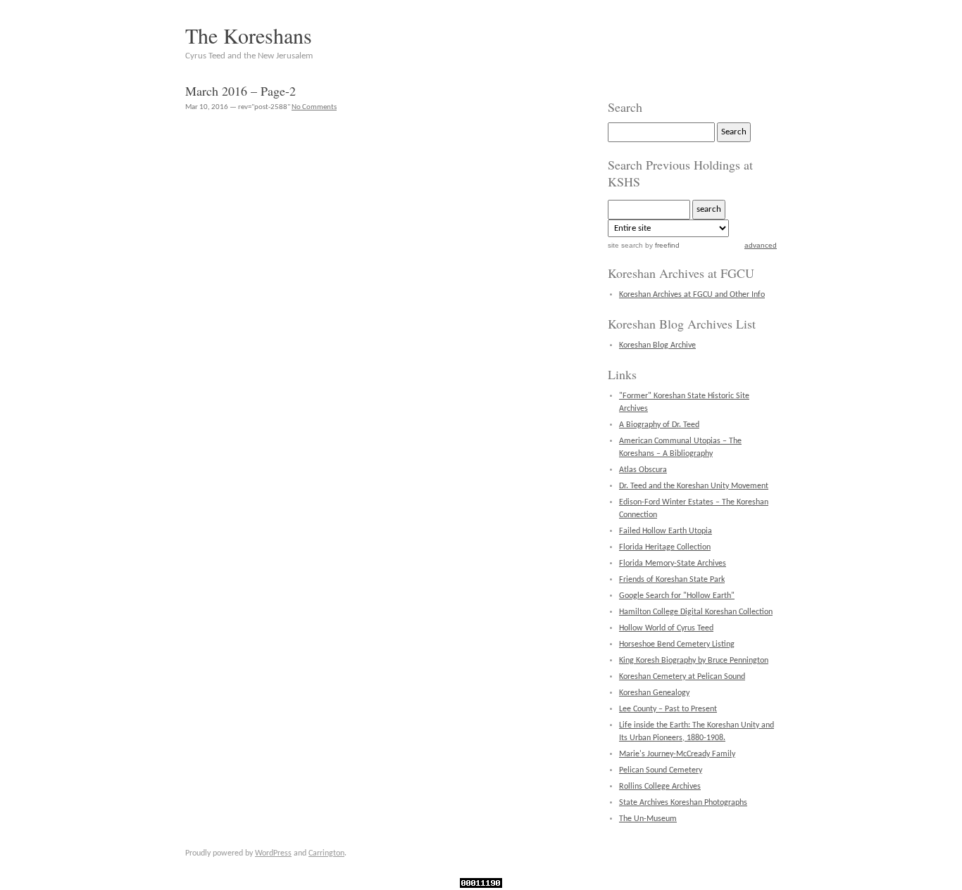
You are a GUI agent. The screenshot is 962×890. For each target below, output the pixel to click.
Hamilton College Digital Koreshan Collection (696, 612)
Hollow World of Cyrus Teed (666, 628)
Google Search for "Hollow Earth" (677, 596)
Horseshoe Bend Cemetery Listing (677, 644)
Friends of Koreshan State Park (672, 580)
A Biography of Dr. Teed (659, 425)
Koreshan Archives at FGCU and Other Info (692, 295)
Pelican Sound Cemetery (660, 770)
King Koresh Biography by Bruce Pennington (693, 660)
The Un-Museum (648, 819)
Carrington (326, 853)
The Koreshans (248, 35)
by (661, 245)
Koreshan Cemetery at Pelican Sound (682, 677)
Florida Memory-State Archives (672, 563)
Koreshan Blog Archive (657, 345)
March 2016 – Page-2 (240, 90)
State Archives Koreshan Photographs (683, 803)
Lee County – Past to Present (668, 709)
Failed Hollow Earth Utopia (665, 531)
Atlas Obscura (643, 470)
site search (625, 245)
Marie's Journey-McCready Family (677, 754)
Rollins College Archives (660, 786)
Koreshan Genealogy (654, 693)
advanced (760, 245)
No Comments (314, 107)
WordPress (273, 853)
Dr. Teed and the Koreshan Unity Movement (693, 486)
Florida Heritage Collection (665, 547)
